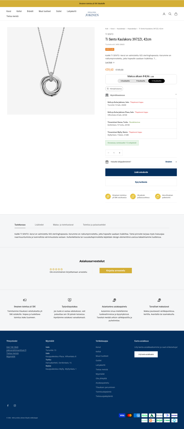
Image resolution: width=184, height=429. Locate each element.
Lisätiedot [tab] (39, 225)
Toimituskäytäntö (103, 391)
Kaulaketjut (121, 29)
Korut (8, 11)
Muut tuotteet (45, 11)
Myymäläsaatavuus (117, 95)
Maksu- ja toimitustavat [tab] (63, 225)
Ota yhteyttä (101, 378)
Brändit (30, 11)
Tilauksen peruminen (105, 387)
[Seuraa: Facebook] (7, 405)
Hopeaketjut (132, 29)
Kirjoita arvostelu (115, 270)
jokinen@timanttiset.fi (16, 350)
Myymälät (10, 356)
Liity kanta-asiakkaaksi (146, 354)
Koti (106, 29)
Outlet (59, 11)
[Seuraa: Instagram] (14, 405)
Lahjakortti (71, 11)
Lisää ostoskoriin (141, 172)
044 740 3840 (12, 347)
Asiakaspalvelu (102, 383)
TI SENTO (109, 34)
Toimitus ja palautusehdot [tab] (94, 225)
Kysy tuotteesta (141, 182)
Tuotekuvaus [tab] (20, 225)
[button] (114, 88)
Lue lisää (108, 62)
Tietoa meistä (12, 16)
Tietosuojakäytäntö (104, 396)
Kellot (19, 11)
